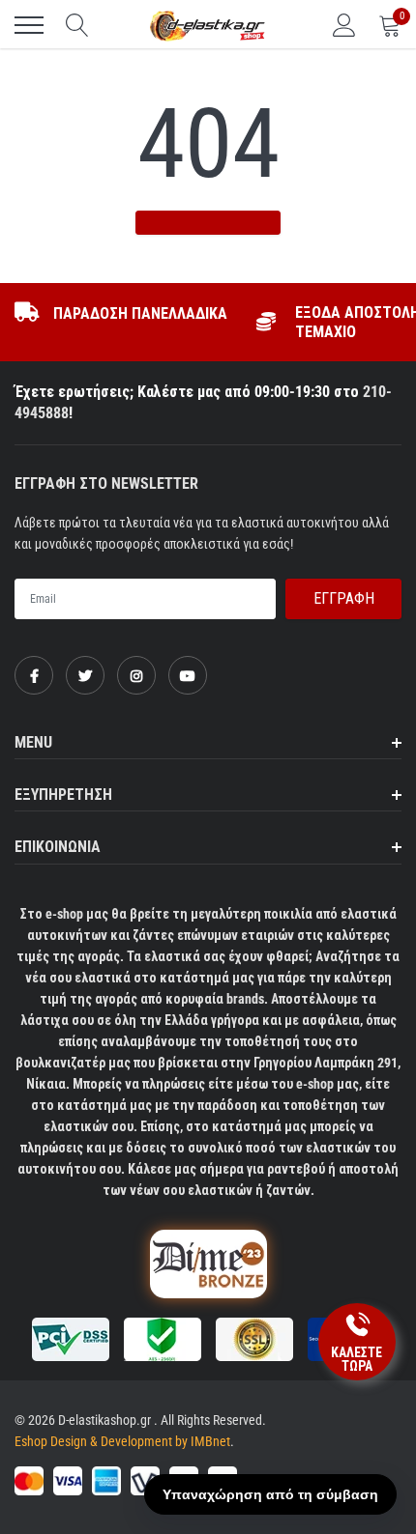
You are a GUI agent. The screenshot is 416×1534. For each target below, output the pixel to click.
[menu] (29, 25)
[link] (34, 675)
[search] (77, 25)
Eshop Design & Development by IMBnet (122, 1441)
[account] (344, 25)
